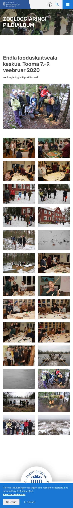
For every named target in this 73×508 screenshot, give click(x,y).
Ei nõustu (29, 502)
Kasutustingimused (14, 494)
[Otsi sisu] (57, 4)
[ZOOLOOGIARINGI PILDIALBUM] (11, 4)
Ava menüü (68, 4)
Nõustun (11, 502)
